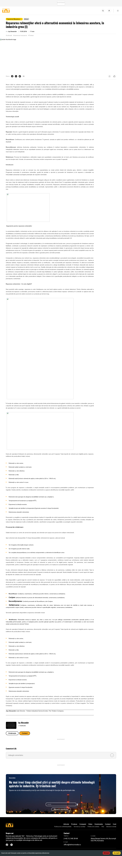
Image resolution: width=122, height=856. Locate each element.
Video (90, 824)
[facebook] (12, 76)
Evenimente (99, 824)
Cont (114, 824)
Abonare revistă (111, 826)
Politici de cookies (93, 826)
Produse (74, 824)
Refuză (106, 853)
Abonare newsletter (61, 809)
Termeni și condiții (79, 826)
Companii (82, 824)
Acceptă (117, 853)
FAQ (103, 826)
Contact (25, 733)
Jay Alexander (23, 722)
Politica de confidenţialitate (62, 826)
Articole (66, 824)
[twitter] (20, 76)
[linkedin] (16, 76)
